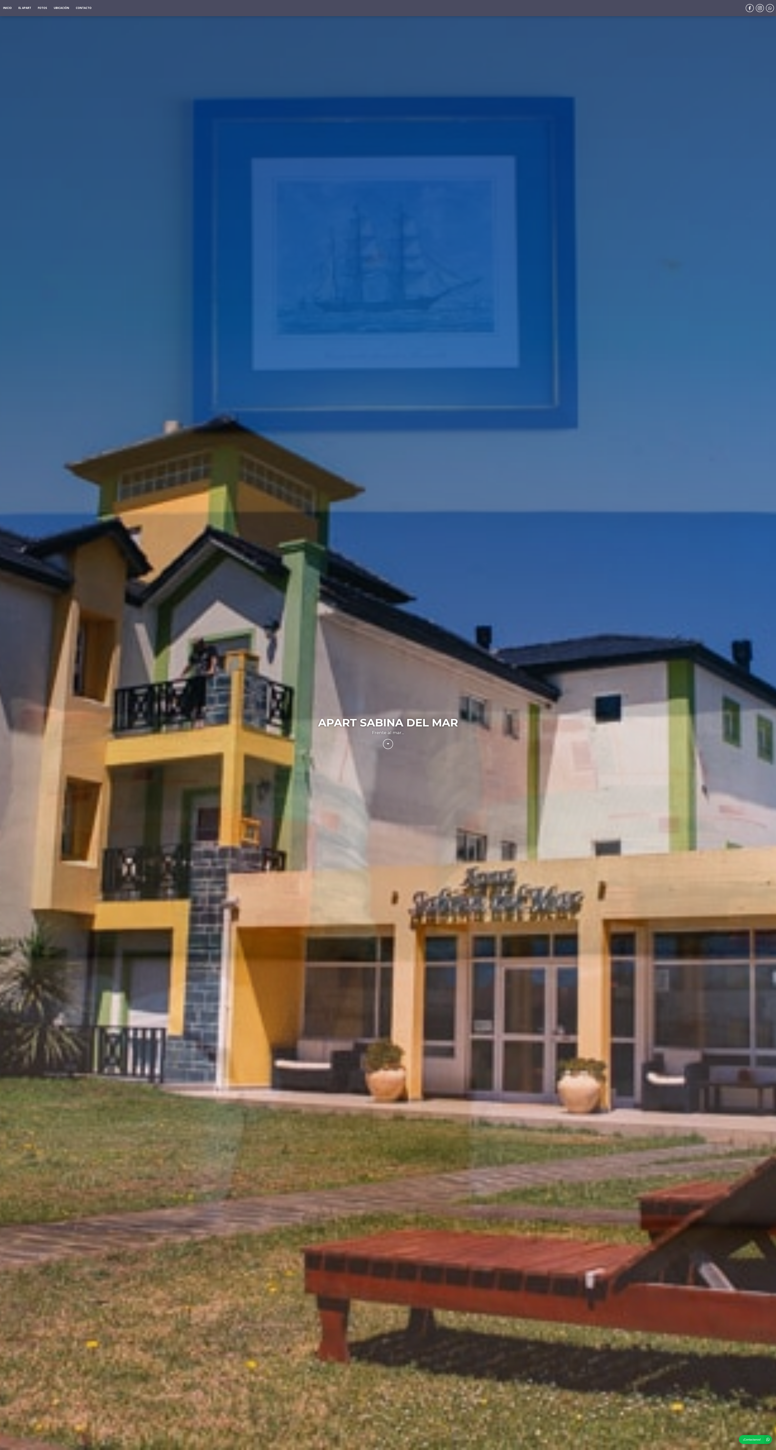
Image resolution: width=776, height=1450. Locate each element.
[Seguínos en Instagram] (760, 8)
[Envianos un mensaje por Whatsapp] (770, 8)
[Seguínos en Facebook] (750, 8)
